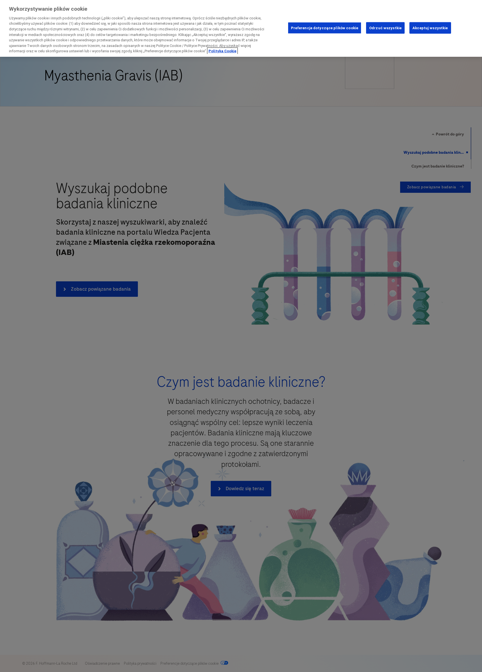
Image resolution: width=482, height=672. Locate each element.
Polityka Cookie (222, 51)
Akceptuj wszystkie (430, 28)
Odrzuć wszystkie (385, 28)
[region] (241, 28)
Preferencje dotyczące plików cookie (324, 28)
